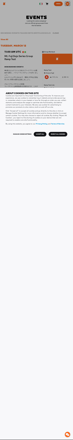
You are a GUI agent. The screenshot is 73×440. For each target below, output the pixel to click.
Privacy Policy (41, 124)
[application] (67, 434)
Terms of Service (57, 124)
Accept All (40, 134)
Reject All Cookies (58, 134)
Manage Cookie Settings (22, 134)
